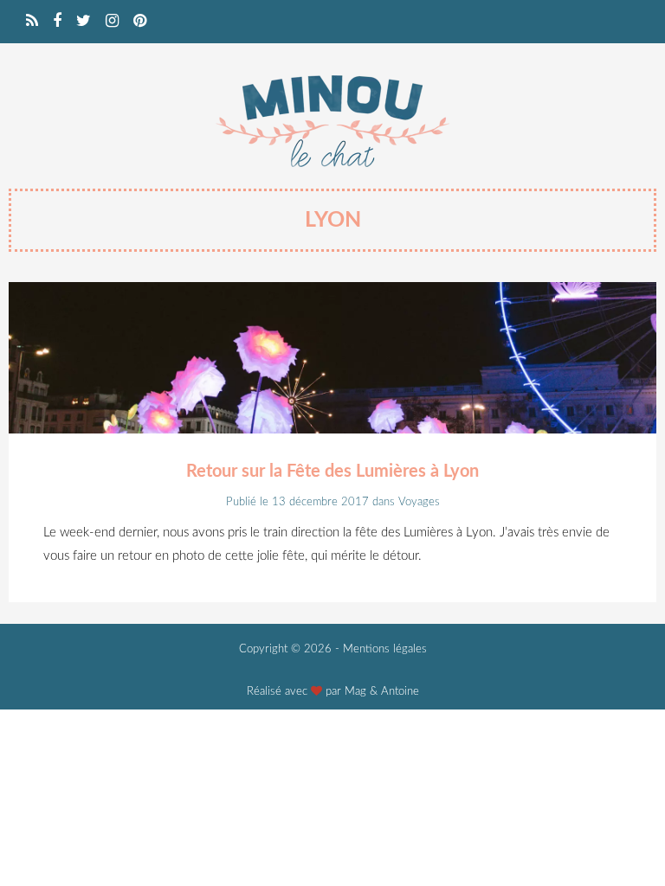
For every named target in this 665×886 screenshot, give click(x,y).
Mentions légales (385, 649)
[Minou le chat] (332, 174)
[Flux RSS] (32, 21)
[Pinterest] (139, 21)
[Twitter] (83, 21)
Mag (355, 691)
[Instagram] (112, 21)
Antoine (400, 691)
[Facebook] (57, 21)
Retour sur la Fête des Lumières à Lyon (332, 471)
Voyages (419, 502)
